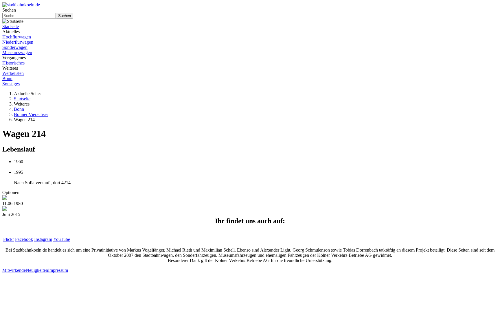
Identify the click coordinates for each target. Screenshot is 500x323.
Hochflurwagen (16, 36)
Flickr (8, 239)
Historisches (13, 62)
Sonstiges (11, 83)
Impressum (58, 270)
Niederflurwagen (17, 42)
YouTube (61, 239)
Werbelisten (13, 73)
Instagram (43, 239)
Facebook (24, 239)
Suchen (9, 10)
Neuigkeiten (37, 270)
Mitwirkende (14, 270)
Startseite (10, 26)
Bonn (7, 78)
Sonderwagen (14, 47)
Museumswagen (17, 52)
